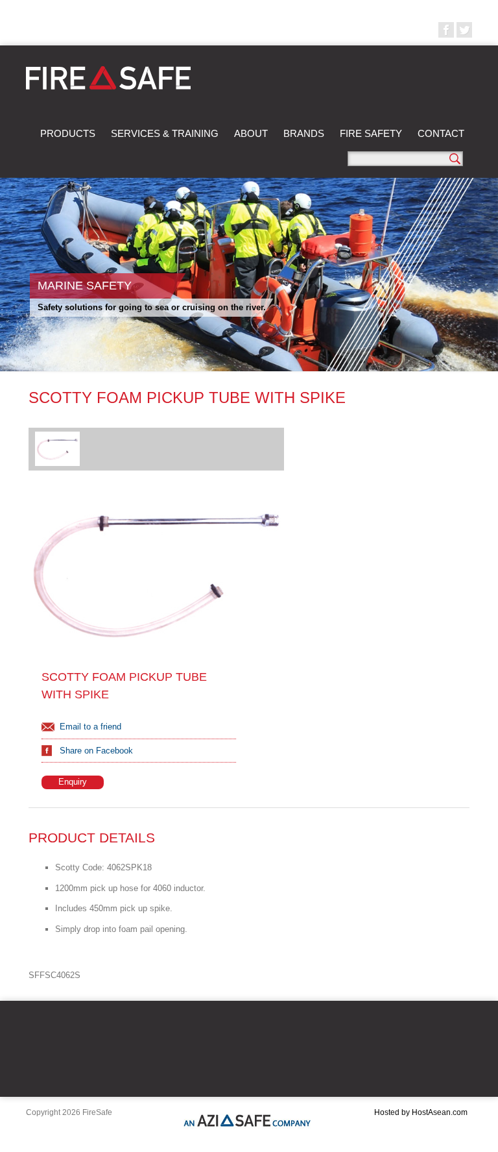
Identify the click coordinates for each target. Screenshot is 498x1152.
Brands (303, 133)
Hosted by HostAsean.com (421, 1112)
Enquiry (72, 782)
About (251, 133)
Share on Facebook (96, 750)
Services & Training (165, 133)
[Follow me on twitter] (464, 30)
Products (67, 133)
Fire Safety (371, 133)
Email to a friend (90, 726)
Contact (441, 133)
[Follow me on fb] (446, 30)
